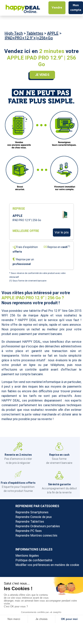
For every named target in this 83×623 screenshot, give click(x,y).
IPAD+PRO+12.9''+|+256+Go (29, 38)
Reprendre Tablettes (29, 521)
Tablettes (34, 33)
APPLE (52, 33)
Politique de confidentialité (33, 560)
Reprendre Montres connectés (36, 535)
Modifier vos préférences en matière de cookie (47, 565)
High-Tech (14, 33)
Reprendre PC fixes (28, 531)
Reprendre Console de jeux (33, 517)
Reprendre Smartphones (31, 512)
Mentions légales (27, 555)
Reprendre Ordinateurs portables (37, 526)
